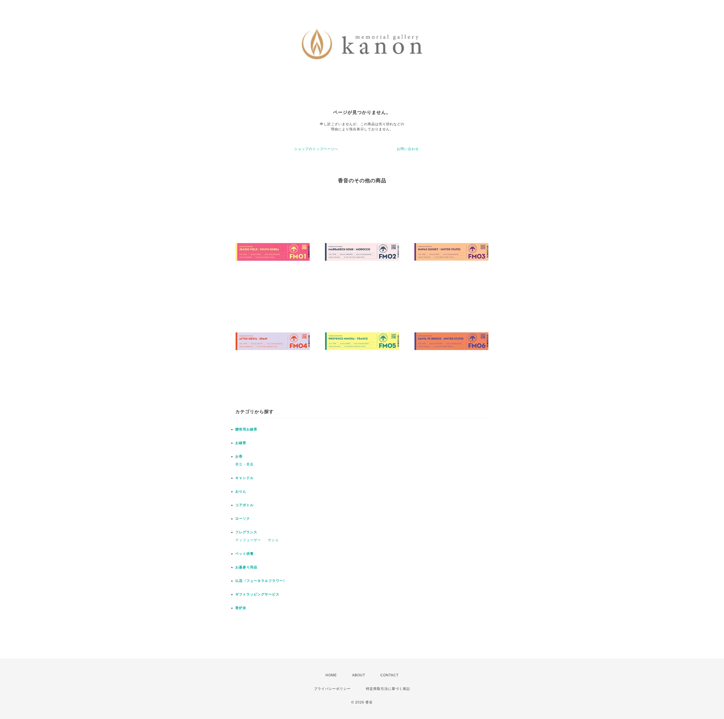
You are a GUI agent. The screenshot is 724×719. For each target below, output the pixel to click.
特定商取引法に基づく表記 (388, 689)
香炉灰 (240, 608)
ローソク (242, 519)
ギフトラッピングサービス (257, 594)
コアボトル (244, 505)
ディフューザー (248, 540)
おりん (240, 491)
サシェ (273, 540)
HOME (331, 675)
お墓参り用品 (246, 567)
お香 (239, 456)
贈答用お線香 (246, 429)
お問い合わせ (408, 149)
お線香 (240, 443)
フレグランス (246, 532)
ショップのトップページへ (316, 149)
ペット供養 (244, 554)
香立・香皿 (244, 464)
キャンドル (244, 478)
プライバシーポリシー (332, 689)
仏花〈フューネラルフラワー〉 (261, 581)
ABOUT (358, 675)
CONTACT (389, 675)
